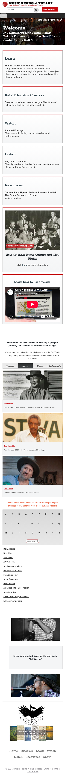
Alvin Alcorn (9, 562)
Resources (14, 185)
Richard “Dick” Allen (12, 570)
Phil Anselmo (9, 584)
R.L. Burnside (9, 446)
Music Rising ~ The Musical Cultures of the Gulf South (28, 4)
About (47, 757)
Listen (10, 154)
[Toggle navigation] (3, 15)
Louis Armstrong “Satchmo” (16, 596)
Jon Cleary (8, 489)
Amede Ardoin (9, 592)
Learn (10, 58)
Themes (10, 366)
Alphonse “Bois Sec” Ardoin (16, 588)
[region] (32, 31)
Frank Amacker (10, 575)
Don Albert (8, 553)
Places (40, 366)
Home (13, 751)
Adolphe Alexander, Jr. (13, 566)
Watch (10, 123)
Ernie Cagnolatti (22, 656)
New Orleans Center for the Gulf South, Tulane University (31, 736)
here (24, 265)
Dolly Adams (9, 549)
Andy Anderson (10, 579)
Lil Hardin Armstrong (12, 601)
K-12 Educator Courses (24, 95)
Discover (27, 751)
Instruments (55, 366)
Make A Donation (50, 9)
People (25, 366)
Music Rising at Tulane (31, 714)
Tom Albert (8, 403)
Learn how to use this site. (32, 282)
